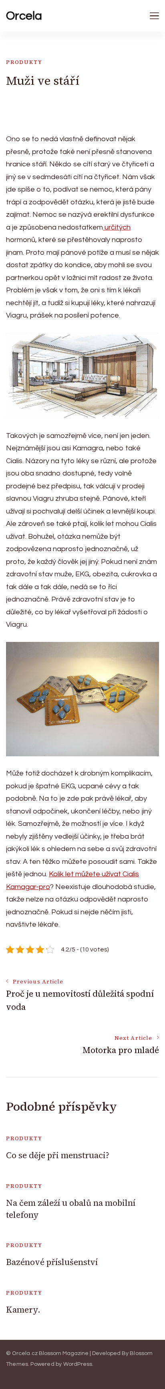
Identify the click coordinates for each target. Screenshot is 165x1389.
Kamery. (23, 1309)
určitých (117, 227)
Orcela (24, 16)
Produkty (24, 62)
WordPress (78, 1364)
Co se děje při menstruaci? (57, 1155)
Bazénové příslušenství (52, 1262)
